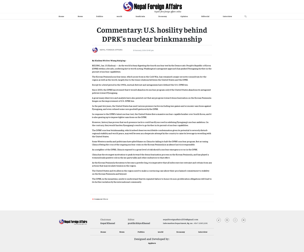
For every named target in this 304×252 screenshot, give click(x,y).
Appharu (152, 243)
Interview (227, 16)
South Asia (140, 16)
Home (61, 16)
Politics (99, 16)
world (119, 16)
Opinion (184, 16)
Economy (162, 16)
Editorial (205, 16)
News (80, 16)
